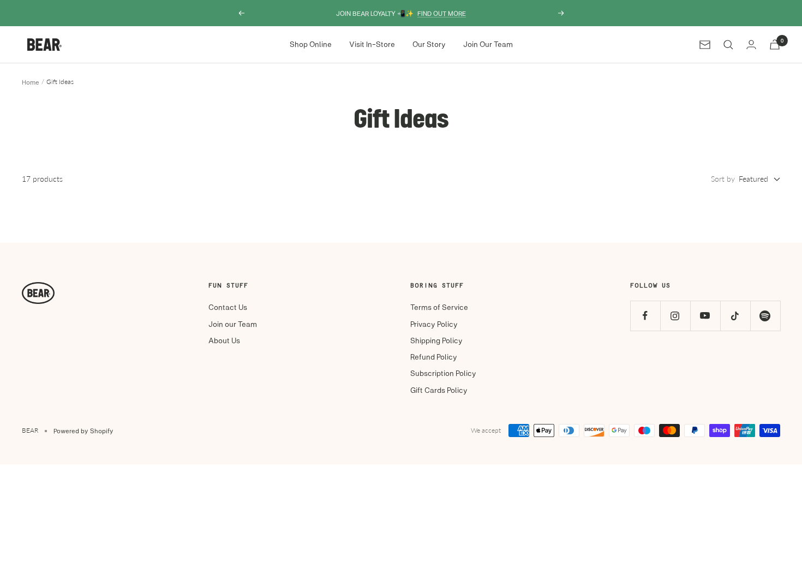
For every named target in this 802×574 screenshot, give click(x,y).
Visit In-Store (372, 44)
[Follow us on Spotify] (765, 316)
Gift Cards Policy (439, 389)
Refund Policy (433, 356)
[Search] (728, 45)
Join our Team (232, 323)
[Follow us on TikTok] (735, 316)
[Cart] (774, 44)
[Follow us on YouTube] (705, 316)
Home (30, 82)
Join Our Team (488, 44)
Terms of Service (439, 307)
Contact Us (227, 307)
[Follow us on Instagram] (675, 316)
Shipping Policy (436, 340)
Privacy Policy (434, 323)
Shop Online (311, 44)
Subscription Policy (443, 373)
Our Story (429, 44)
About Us (224, 340)
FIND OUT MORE (441, 13)
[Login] (751, 44)
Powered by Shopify (83, 430)
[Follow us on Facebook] (645, 316)
